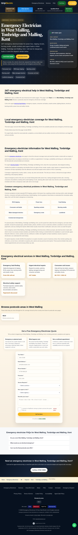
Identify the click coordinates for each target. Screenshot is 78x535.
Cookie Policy (39, 493)
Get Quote (72, 3)
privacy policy (55, 409)
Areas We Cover (30, 488)
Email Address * (22, 361)
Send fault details (22, 56)
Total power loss (6, 69)
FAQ (54, 3)
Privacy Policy (17, 493)
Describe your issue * (23, 396)
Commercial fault (20, 77)
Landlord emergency (7, 77)
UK (21, 479)
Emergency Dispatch (68, 488)
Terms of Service (28, 493)
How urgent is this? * (23, 389)
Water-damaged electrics (18, 73)
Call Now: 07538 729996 (39, 470)
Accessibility (48, 493)
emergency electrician (15, 156)
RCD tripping (16, 202)
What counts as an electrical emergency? (22, 443)
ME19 (39, 501)
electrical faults (15, 164)
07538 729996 (42, 418)
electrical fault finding (20, 103)
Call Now (61, 3)
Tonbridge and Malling (41, 479)
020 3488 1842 (49, 515)
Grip (7, 3)
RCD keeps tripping (19, 69)
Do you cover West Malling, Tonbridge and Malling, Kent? (26, 438)
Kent (32, 479)
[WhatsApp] (74, 525)
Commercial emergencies (16, 217)
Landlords (62, 212)
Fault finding (62, 202)
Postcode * (21, 375)
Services (48, 3)
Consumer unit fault (33, 73)
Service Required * (22, 382)
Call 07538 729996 (8, 56)
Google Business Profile (39, 523)
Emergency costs (39, 212)
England (27, 479)
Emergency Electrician (38, 3)
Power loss (39, 202)
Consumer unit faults (16, 207)
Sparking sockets (39, 207)
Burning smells (62, 207)
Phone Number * (22, 368)
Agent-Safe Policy (59, 493)
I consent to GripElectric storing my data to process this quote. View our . (41, 409)
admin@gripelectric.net (40, 519)
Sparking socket (31, 69)
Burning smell (6, 73)
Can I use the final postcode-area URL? (21, 448)
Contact (50, 488)
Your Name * (21, 354)
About (38, 488)
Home (3, 479)
